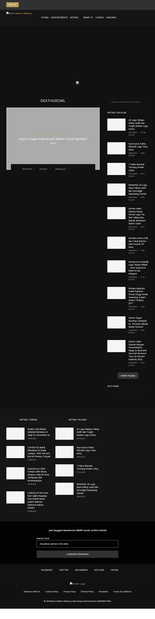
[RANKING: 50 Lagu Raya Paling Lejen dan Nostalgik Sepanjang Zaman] (116, 190)
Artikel (74, 17)
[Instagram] (133, 17)
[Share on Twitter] (80, 168)
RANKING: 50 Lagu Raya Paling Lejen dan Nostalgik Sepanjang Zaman (138, 189)
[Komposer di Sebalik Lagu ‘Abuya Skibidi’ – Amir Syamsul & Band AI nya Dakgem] (116, 266)
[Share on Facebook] (76, 168)
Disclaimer (103, 591)
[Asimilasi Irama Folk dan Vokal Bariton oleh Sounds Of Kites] (116, 243)
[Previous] (21, 4)
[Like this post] (72, 168)
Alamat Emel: (43, 538)
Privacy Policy (70, 591)
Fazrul (53, 143)
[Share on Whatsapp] (85, 168)
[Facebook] (126, 17)
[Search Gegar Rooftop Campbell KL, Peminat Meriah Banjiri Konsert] (116, 322)
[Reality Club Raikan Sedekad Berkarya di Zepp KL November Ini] (15, 434)
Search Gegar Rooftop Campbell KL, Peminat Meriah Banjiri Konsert (138, 322)
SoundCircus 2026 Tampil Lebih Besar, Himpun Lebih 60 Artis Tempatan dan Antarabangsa (38, 474)
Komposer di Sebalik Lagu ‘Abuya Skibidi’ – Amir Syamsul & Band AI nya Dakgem (138, 267)
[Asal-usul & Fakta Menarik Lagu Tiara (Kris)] (116, 148)
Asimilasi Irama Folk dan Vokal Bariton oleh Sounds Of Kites (138, 242)
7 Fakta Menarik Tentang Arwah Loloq (136, 167)
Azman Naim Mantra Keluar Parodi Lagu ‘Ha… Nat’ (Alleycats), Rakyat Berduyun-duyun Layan (137, 216)
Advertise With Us (32, 591)
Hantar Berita (59, 17)
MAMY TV (88, 17)
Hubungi (111, 17)
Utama (45, 17)
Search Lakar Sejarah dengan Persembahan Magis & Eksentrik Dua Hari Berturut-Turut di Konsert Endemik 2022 (138, 350)
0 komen (43, 169)
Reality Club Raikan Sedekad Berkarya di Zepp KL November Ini (39, 432)
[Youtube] (137, 17)
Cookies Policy (51, 591)
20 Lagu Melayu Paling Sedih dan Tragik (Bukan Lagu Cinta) (138, 124)
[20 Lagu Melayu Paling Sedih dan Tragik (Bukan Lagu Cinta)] (116, 125)
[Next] (25, 4)
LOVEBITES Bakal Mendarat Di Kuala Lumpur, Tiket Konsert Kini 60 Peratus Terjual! (39, 452)
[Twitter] (130, 17)
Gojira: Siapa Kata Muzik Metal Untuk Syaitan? (53, 139)
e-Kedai (100, 17)
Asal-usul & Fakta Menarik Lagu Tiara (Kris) (138, 146)
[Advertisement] (77, 55)
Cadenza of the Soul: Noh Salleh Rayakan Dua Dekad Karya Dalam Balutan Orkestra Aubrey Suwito (38, 500)
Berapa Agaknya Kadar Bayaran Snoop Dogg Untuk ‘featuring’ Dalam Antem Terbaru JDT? (138, 296)
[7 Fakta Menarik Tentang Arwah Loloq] (116, 169)
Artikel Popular (128, 375)
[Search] (147, 17)
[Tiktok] (141, 17)
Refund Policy (87, 591)
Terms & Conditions (122, 591)
